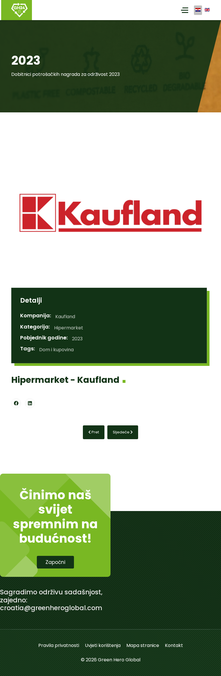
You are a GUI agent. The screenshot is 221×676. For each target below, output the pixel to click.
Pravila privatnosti (58, 645)
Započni (55, 562)
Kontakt (174, 645)
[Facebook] (16, 403)
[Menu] (184, 10)
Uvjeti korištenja (103, 645)
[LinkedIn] (30, 403)
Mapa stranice (142, 645)
